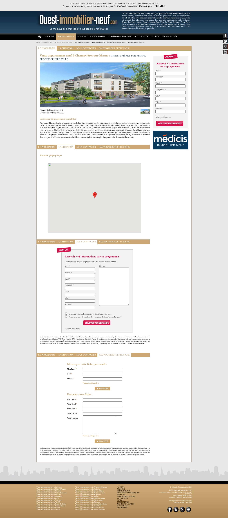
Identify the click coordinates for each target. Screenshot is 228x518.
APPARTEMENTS (65, 36)
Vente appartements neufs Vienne (48, 509)
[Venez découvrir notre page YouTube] (188, 512)
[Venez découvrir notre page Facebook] (170, 512)
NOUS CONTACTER (86, 48)
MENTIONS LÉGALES (125, 504)
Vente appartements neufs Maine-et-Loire (90, 493)
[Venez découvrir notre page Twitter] (176, 512)
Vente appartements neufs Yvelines (48, 500)
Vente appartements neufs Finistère (87, 489)
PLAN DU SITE (123, 506)
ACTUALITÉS (141, 36)
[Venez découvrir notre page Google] (182, 512)
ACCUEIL (121, 487)
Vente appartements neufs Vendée (48, 502)
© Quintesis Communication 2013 (181, 487)
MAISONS (49, 36)
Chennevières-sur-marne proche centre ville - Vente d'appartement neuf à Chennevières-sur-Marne (109, 42)
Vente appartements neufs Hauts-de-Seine (51, 504)
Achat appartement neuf (63, 42)
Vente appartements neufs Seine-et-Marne (90, 498)
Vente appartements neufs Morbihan (49, 496)
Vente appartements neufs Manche (48, 494)
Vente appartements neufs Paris (47, 498)
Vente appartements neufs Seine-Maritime (90, 509)
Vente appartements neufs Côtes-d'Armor (51, 489)
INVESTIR (121, 494)
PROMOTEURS (169, 36)
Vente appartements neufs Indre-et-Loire (89, 508)
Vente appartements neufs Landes (48, 508)
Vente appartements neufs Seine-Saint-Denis (91, 504)
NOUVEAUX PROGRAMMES (91, 36)
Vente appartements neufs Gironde (48, 491)
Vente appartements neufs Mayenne (88, 494)
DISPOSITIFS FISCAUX (119, 36)
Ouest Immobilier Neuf (44, 42)
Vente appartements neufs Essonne (87, 502)
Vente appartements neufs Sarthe (86, 496)
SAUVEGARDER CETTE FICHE (114, 48)
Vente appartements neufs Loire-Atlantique (51, 493)
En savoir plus (145, 6)
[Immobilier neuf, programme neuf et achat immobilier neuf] (78, 33)
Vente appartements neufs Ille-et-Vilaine (89, 491)
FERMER (159, 6)
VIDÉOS (155, 36)
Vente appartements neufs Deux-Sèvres (89, 500)
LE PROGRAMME (46, 48)
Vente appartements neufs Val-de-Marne (50, 506)
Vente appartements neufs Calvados (49, 487)
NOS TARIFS (122, 508)
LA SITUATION (65, 48)
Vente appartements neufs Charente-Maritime (91, 487)
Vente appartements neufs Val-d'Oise (88, 506)
